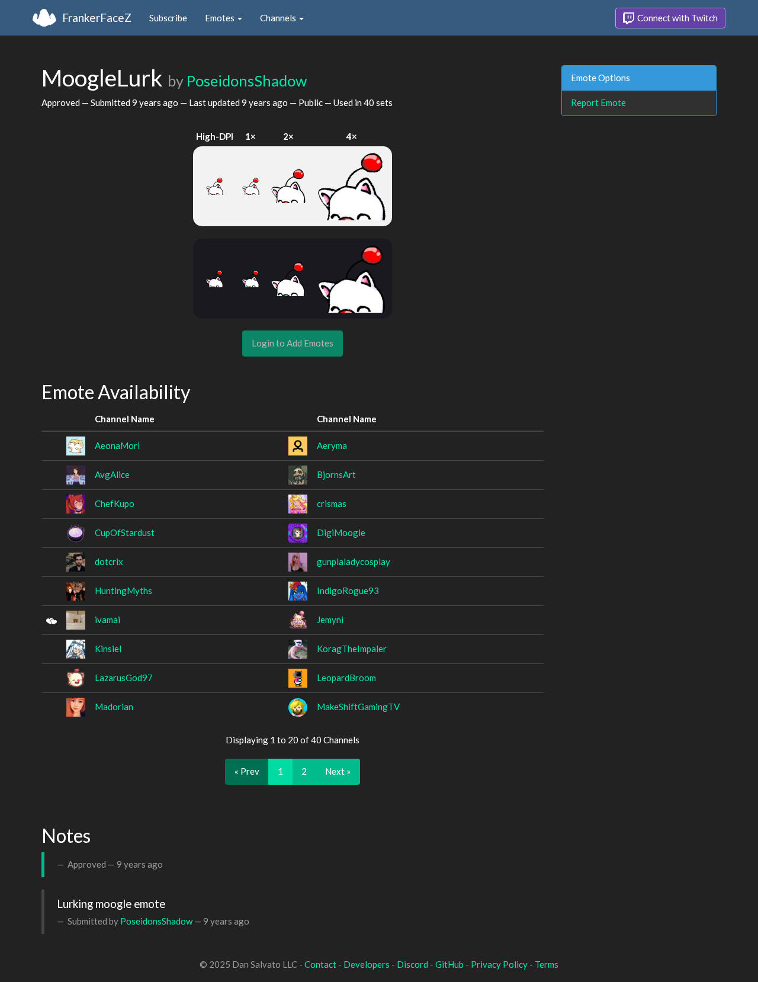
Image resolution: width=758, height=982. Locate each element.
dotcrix (109, 561)
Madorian (114, 706)
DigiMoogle (341, 532)
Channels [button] (279, 17)
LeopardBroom (346, 677)
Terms (546, 964)
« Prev (247, 771)
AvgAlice (112, 474)
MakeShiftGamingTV (358, 706)
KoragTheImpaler (352, 648)
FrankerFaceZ (96, 17)
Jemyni (330, 619)
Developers (366, 964)
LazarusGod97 (124, 677)
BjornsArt (336, 474)
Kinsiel (108, 648)
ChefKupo (114, 503)
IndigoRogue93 (348, 590)
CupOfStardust (125, 532)
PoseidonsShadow (247, 80)
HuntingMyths (123, 590)
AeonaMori (117, 445)
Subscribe (168, 17)
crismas (331, 503)
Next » (338, 771)
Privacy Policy (499, 964)
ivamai (107, 619)
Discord (412, 964)
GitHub (449, 964)
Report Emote (598, 102)
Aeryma (332, 445)
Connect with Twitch (676, 17)
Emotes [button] (220, 17)
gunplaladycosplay (353, 561)
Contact (320, 964)
